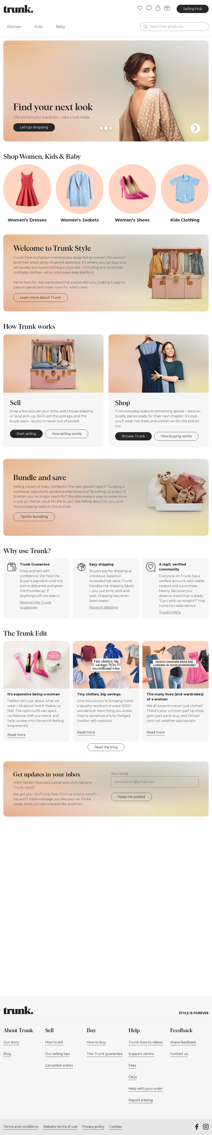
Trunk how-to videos (146, 1042)
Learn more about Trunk (40, 297)
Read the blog (106, 747)
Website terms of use (60, 1127)
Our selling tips (57, 1054)
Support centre (141, 1054)
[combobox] (174, 27)
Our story (11, 1042)
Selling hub (192, 9)
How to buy (96, 1042)
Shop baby (28, 127)
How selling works (66, 434)
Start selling (26, 434)
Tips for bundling (34, 517)
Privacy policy (93, 1127)
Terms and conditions (20, 1127)
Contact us (179, 1054)
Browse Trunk (133, 436)
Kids (38, 26)
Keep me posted (131, 797)
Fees (132, 1065)
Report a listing (141, 1100)
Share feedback (183, 1042)
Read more (16, 735)
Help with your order (146, 1089)
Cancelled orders (59, 1065)
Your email (119, 774)
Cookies (115, 1127)
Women (14, 26)
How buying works (176, 436)
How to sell (54, 1042)
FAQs (133, 1077)
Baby (60, 26)
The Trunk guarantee (105, 1054)
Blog (7, 1054)
